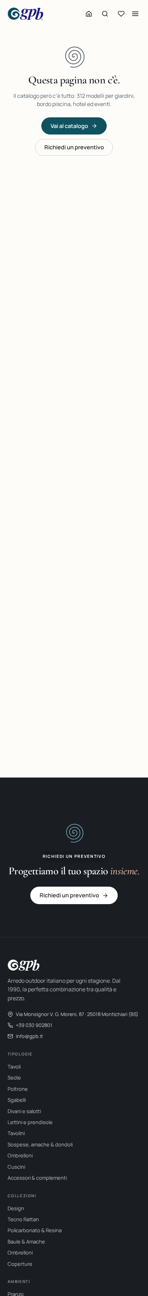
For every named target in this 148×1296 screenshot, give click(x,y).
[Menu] (135, 13)
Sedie (14, 1077)
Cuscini (16, 1166)
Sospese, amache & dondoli (40, 1144)
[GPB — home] (25, 13)
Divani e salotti (24, 1111)
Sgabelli (17, 1099)
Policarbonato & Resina (35, 1230)
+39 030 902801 (34, 1025)
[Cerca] (105, 13)
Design (16, 1208)
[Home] (88, 13)
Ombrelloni (20, 1155)
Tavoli (14, 1066)
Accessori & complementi (37, 1177)
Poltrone (18, 1088)
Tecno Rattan (23, 1219)
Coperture (20, 1263)
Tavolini (16, 1133)
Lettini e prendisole (30, 1122)
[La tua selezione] (121, 13)
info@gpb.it (29, 1036)
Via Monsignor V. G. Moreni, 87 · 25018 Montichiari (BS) (77, 1014)
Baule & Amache (26, 1241)
